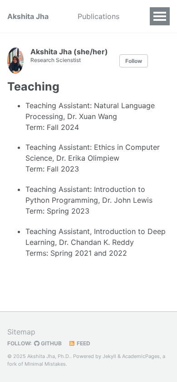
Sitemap (21, 331)
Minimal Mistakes (45, 364)
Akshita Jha (28, 16)
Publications (98, 16)
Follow (133, 60)
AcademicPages (141, 356)
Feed (82, 343)
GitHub (50, 343)
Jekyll (109, 356)
